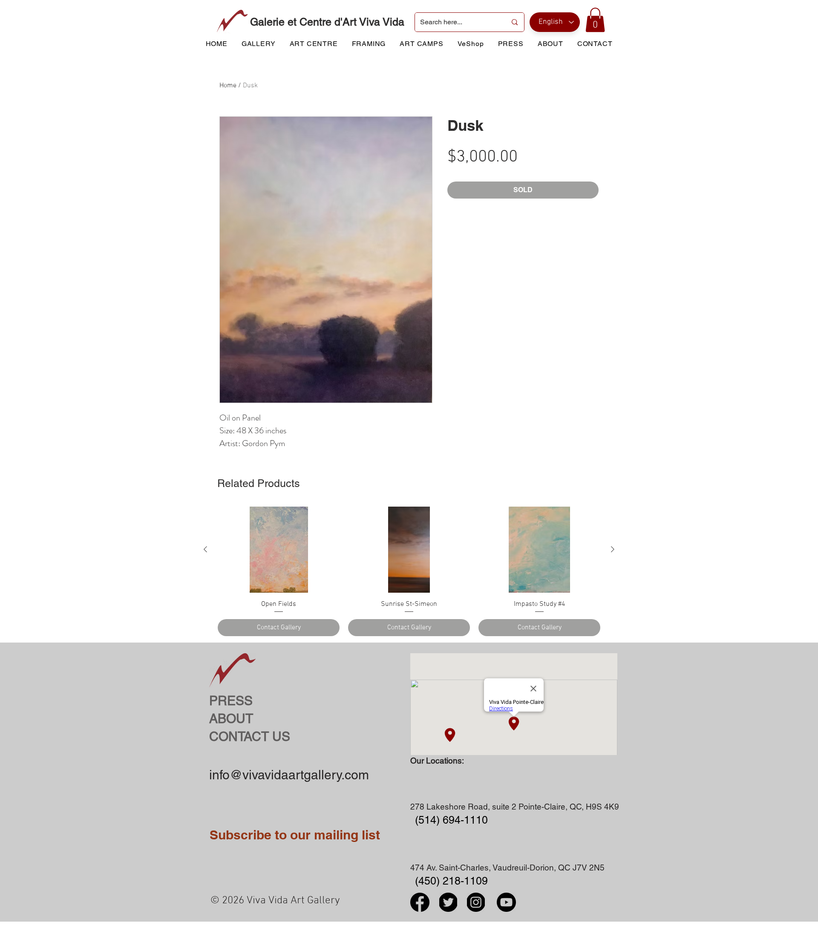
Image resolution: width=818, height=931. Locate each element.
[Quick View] (279, 550)
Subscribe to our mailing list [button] (295, 834)
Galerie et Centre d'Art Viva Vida (327, 22)
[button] (595, 20)
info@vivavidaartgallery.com (289, 774)
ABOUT (231, 718)
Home (227, 85)
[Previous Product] (205, 549)
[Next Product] (613, 549)
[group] (409, 571)
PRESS (231, 700)
